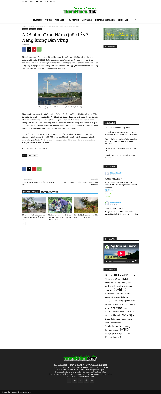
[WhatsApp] (39, 49)
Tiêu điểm (59, 20)
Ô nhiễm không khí (115, 322)
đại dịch (127, 334)
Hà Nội (128, 293)
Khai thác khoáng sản (121, 297)
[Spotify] (86, 380)
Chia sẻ (108, 196)
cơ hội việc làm (109, 293)
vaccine (130, 319)
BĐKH (125, 279)
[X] (29, 49)
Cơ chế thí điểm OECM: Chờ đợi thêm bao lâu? (120, 149)
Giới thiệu (24, 1)
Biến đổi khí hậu (112, 279)
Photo (110, 190)
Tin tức (48, 20)
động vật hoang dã (113, 337)
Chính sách (123, 20)
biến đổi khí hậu (127, 275)
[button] (136, 20)
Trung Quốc (121, 319)
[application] (121, 253)
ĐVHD (124, 329)
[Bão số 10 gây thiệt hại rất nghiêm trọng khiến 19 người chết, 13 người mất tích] (34, 205)
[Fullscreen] (136, 261)
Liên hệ (46, 1)
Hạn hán (107, 297)
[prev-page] (23, 223)
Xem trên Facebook (110, 194)
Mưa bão (115, 304)
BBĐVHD (111, 275)
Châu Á (35, 155)
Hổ (112, 297)
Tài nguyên (74, 20)
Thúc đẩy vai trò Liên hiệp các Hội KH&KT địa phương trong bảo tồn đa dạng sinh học (121, 133)
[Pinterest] (34, 49)
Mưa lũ (122, 304)
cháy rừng (128, 286)
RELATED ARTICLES (31, 192)
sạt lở (107, 315)
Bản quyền (39, 1)
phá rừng (116, 308)
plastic (126, 308)
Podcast (52, 1)
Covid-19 (119, 289)
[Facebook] (24, 49)
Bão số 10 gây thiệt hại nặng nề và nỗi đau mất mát (120, 156)
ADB (29, 155)
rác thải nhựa (118, 312)
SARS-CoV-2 (130, 312)
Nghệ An (132, 304)
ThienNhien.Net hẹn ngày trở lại (117, 128)
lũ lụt (133, 301)
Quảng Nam (108, 312)
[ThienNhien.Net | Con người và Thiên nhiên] (80, 10)
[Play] (106, 261)
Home (24, 26)
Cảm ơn (32, 1)
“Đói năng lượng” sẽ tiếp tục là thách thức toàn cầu (81, 183)
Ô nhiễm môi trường (117, 326)
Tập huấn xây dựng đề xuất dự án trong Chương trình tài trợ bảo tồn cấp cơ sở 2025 (59, 217)
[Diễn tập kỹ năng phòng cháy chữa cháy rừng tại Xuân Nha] (86, 205)
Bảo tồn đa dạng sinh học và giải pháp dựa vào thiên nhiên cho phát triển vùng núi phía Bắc (121, 141)
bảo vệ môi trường (112, 282)
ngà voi (107, 308)
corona (108, 290)
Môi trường (87, 20)
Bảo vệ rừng (126, 282)
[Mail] (80, 380)
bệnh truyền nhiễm (114, 286)
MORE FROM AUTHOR (49, 192)
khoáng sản (109, 301)
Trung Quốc (110, 319)
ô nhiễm (108, 330)
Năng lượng (39, 26)
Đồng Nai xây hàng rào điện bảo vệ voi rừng (38, 183)
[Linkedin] (75, 380)
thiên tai (115, 315)
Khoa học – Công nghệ (105, 20)
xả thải (107, 322)
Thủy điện (127, 315)
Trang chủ (37, 20)
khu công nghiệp (122, 300)
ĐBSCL (115, 330)
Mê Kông (108, 304)
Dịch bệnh (119, 293)
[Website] (92, 380)
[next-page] (27, 223)
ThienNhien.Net (116, 173)
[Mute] (133, 261)
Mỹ (127, 304)
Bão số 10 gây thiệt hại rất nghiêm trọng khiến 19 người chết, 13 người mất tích (33, 217)
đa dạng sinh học (113, 333)
